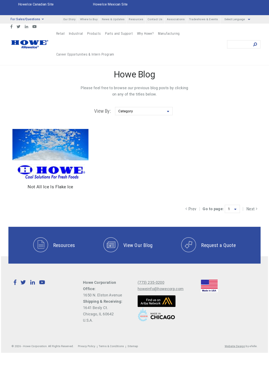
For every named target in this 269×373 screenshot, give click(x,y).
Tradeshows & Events (203, 19)
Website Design (235, 346)
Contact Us (155, 19)
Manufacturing (169, 34)
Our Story (69, 19)
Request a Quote (218, 245)
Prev (191, 208)
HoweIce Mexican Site (110, 4)
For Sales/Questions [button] (25, 19)
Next (251, 208)
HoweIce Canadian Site (36, 4)
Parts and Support (119, 34)
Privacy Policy (86, 346)
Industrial (76, 34)
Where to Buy (89, 19)
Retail (60, 34)
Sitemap (133, 346)
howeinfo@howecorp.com (161, 289)
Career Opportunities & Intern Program (85, 54)
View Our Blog (138, 245)
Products (94, 34)
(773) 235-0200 (151, 282)
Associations (176, 19)
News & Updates (113, 19)
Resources (136, 19)
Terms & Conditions (111, 346)
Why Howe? (145, 34)
